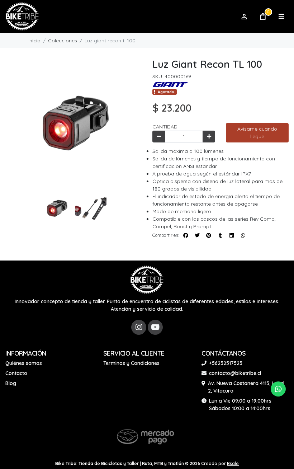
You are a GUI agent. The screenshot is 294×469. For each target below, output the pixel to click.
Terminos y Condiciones (131, 363)
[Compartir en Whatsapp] (243, 235)
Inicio (34, 40)
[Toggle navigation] (281, 16)
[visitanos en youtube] (155, 327)
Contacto (16, 373)
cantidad (164, 126)
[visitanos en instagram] (138, 327)
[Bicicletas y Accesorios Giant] (170, 84)
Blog (10, 383)
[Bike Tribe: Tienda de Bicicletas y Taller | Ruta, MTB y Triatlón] (119, 17)
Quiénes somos (23, 363)
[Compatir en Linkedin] (232, 235)
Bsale (233, 463)
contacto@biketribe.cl (235, 373)
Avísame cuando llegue (257, 133)
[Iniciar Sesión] (244, 16)
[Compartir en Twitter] (197, 235)
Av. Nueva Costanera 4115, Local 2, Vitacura (246, 387)
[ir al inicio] (147, 280)
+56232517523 (225, 363)
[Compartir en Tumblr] (220, 235)
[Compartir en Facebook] (186, 235)
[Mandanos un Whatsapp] (278, 389)
